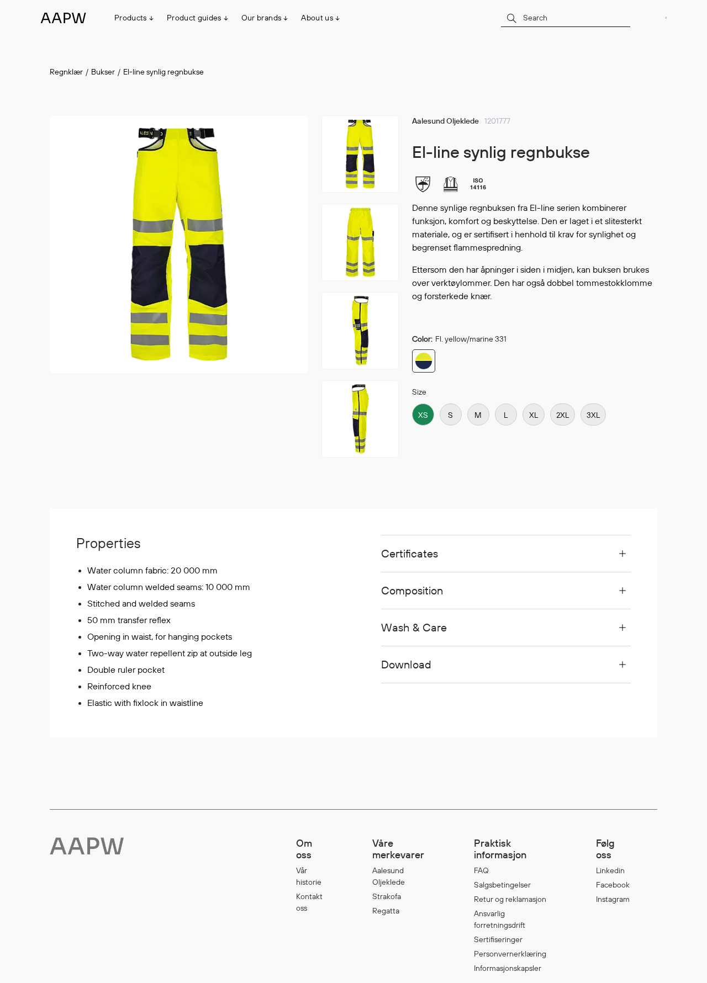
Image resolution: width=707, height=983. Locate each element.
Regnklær (66, 72)
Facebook (613, 885)
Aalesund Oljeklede (388, 876)
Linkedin (610, 870)
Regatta (385, 911)
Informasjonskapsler (507, 968)
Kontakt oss (309, 902)
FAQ (481, 870)
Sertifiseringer (498, 939)
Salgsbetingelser (502, 885)
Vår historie (308, 876)
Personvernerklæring (510, 954)
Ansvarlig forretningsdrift (499, 919)
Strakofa (386, 896)
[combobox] (565, 17)
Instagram (613, 899)
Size (419, 392)
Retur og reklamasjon (510, 899)
